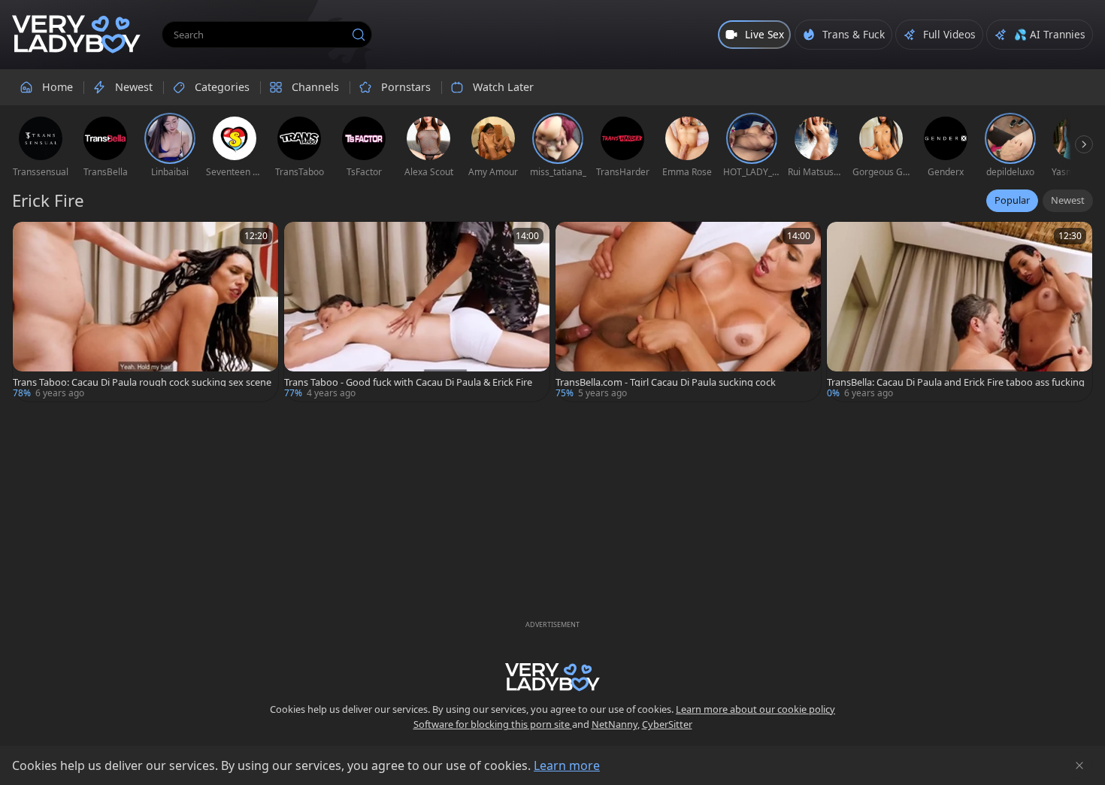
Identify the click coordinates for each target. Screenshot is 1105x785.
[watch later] (31, 240)
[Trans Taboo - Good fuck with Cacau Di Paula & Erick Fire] (416, 312)
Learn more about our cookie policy (755, 709)
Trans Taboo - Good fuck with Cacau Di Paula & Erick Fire (408, 382)
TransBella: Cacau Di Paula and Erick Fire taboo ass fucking (956, 382)
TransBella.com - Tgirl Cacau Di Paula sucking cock (666, 382)
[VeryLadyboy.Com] (76, 34)
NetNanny (614, 724)
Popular (1012, 200)
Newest (1068, 200)
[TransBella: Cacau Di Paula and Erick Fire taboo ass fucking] (959, 312)
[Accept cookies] (1079, 765)
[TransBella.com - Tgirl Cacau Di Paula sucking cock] (688, 312)
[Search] (358, 34)
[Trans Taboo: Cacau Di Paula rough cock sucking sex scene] (145, 312)
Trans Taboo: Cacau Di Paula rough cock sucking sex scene (142, 382)
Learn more (567, 765)
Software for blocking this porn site (492, 724)
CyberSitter (667, 724)
